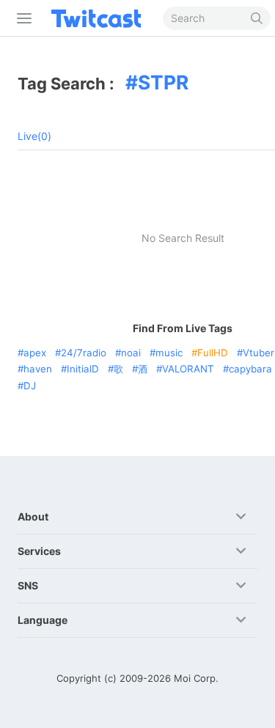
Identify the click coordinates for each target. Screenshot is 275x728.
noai (131, 353)
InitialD (83, 369)
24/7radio (83, 353)
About (33, 516)
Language (42, 620)
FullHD (212, 353)
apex (34, 353)
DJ (29, 385)
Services (39, 551)
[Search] (257, 18)
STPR (163, 82)
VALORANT (188, 369)
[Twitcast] (99, 18)
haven (37, 369)
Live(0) (34, 136)
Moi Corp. (196, 678)
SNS (28, 585)
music (169, 353)
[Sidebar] (21, 18)
